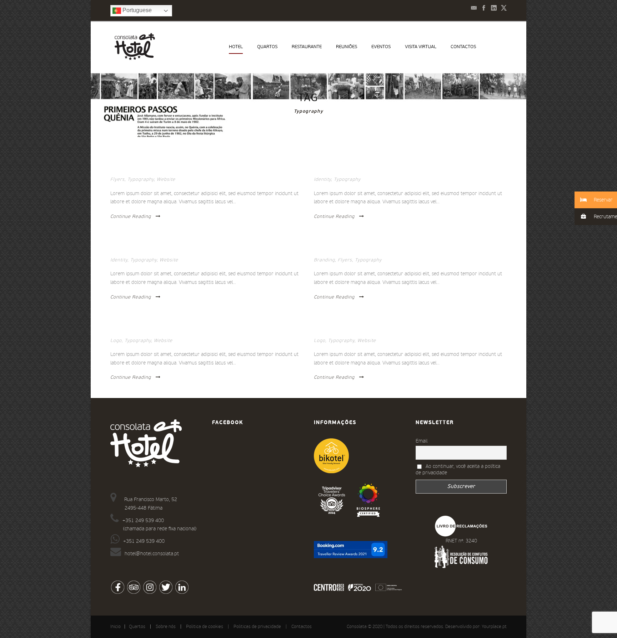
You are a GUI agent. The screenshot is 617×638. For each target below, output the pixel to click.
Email (421, 441)
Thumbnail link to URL (344, 250)
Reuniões (346, 47)
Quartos (267, 47)
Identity (322, 179)
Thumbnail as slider (137, 169)
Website (166, 179)
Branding (324, 260)
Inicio (115, 626)
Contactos (463, 47)
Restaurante (307, 47)
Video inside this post (343, 169)
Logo (116, 340)
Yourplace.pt (494, 626)
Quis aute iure (333, 330)
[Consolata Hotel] (368, 499)
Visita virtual (420, 47)
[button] (596, 200)
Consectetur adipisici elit (145, 330)
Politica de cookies (204, 626)
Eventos (381, 47)
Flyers (117, 179)
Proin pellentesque (137, 250)
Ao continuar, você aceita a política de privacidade (458, 469)
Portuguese (136, 10)
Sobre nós (166, 626)
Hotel (236, 47)
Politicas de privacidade (257, 626)
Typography (140, 179)
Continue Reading (130, 216)
